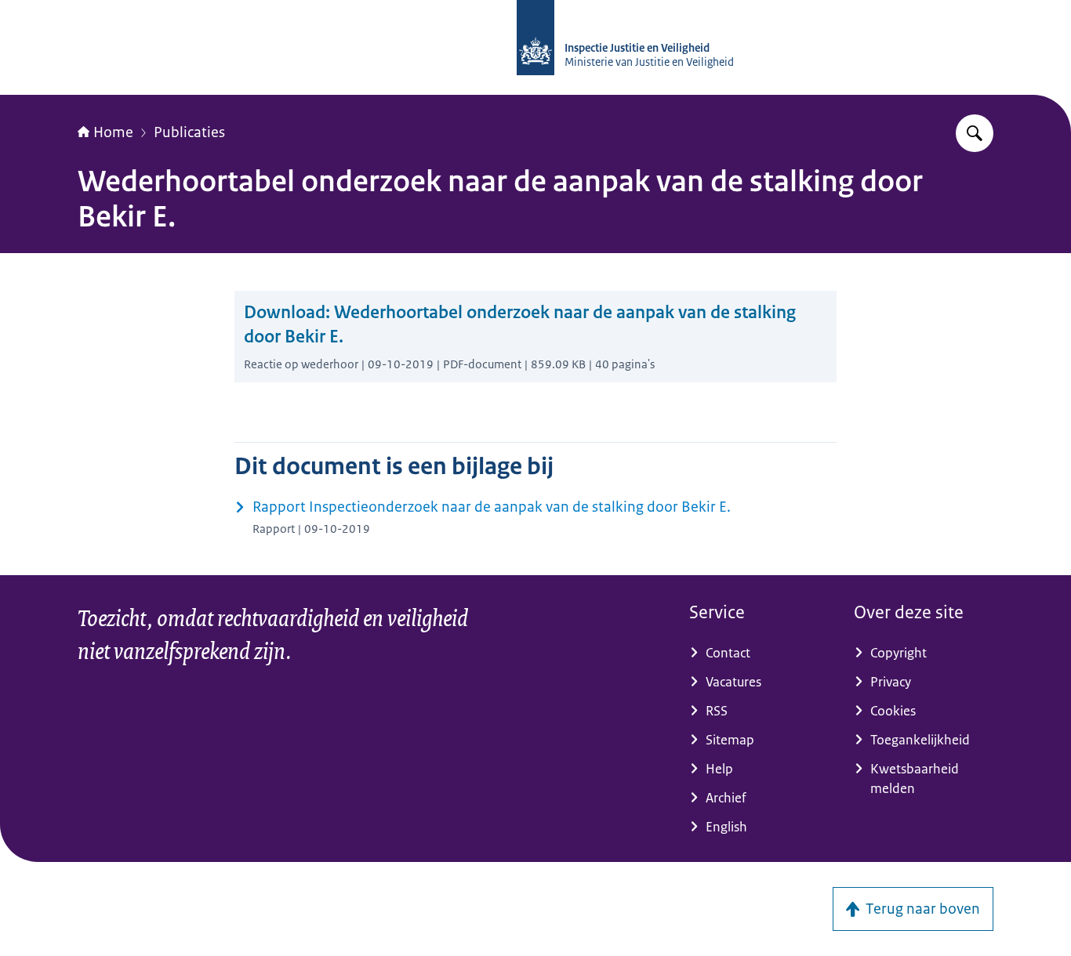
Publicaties (189, 132)
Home (113, 132)
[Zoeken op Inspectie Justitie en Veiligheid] (974, 133)
